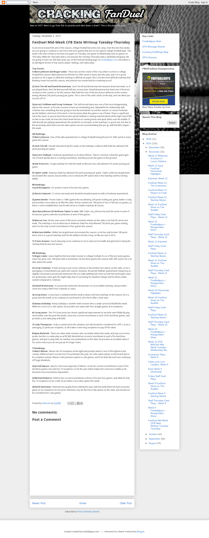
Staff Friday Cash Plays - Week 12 (157, 215)
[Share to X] (75, 403)
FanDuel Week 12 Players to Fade (157, 191)
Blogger (141, 531)
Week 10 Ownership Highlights (158, 291)
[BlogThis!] (72, 403)
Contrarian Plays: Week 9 (157, 356)
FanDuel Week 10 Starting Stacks (157, 316)
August (153, 443)
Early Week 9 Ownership (155, 370)
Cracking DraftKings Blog (155, 52)
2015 (149, 143)
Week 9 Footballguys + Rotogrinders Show (157, 411)
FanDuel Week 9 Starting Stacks (157, 394)
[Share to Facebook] (78, 403)
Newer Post (39, 503)
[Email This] (69, 403)
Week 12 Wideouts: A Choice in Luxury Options (158, 158)
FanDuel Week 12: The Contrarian (157, 184)
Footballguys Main (151, 41)
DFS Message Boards (153, 46)
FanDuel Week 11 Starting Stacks (157, 254)
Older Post (126, 503)
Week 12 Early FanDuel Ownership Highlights (155, 169)
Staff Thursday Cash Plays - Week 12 (158, 235)
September (155, 438)
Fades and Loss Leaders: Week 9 (158, 363)
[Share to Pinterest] (81, 403)
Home (82, 503)
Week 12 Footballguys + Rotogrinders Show (157, 225)
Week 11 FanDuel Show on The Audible (157, 263)
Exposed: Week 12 (158, 178)
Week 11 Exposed (157, 241)
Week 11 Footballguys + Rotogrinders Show (157, 281)
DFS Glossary (149, 57)
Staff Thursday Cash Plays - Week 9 (158, 402)
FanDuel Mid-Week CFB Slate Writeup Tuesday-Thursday (158, 424)
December (154, 147)
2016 (149, 139)
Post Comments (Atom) (88, 511)
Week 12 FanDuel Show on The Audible (157, 207)
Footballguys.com (109, 60)
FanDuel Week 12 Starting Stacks (157, 198)
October (153, 434)
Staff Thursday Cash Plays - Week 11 (158, 271)
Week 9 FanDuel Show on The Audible (156, 386)
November (154, 151)
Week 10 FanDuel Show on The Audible (157, 300)
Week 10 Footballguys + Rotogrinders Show (157, 333)
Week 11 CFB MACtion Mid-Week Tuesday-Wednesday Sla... (158, 345)
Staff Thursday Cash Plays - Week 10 (158, 323)
